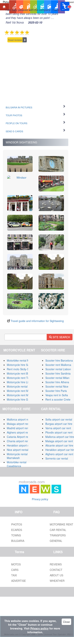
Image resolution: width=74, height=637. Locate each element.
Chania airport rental (19, 441)
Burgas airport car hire (58, 424)
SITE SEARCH (61, 337)
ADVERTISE (18, 581)
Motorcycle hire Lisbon (20, 382)
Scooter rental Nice (56, 386)
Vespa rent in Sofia (56, 395)
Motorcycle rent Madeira (21, 391)
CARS (14, 570)
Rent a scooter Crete (57, 399)
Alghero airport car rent (59, 454)
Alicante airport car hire (59, 445)
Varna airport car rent (58, 428)
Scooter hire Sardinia (58, 373)
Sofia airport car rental (58, 419)
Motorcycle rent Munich (21, 395)
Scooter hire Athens (57, 382)
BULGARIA (17, 541)
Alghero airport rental (19, 432)
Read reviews (15, 39)
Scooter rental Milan (57, 378)
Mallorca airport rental (20, 419)
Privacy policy (40, 499)
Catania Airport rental (19, 437)
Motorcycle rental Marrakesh (17, 456)
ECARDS (16, 530)
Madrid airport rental (19, 428)
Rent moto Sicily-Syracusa (22, 369)
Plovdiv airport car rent (58, 432)
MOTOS (16, 564)
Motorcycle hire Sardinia (21, 365)
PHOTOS (16, 524)
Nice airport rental (17, 450)
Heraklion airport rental (20, 445)
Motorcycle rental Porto (21, 386)
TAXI (14, 575)
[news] (40, 486)
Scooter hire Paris (56, 391)
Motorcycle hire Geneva (21, 399)
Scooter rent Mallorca (58, 365)
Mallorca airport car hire (59, 437)
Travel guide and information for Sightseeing (37, 321)
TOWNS (16, 535)
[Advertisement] (35, 72)
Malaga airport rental (19, 424)
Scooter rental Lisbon (58, 369)
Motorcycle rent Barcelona (22, 373)
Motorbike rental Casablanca (16, 464)
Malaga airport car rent (59, 441)
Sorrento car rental (56, 458)
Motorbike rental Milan (20, 360)
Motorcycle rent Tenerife (21, 378)
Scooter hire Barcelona (59, 360)
